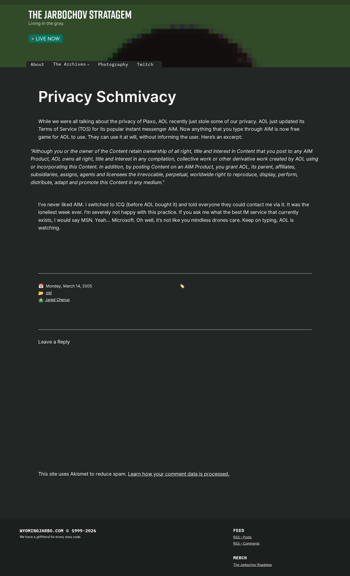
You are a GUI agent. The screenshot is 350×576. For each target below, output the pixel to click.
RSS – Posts (242, 537)
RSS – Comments (246, 543)
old (49, 292)
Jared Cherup (57, 299)
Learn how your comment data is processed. (178, 474)
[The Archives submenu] (88, 64)
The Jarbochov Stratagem (80, 14)
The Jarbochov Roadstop (252, 565)
